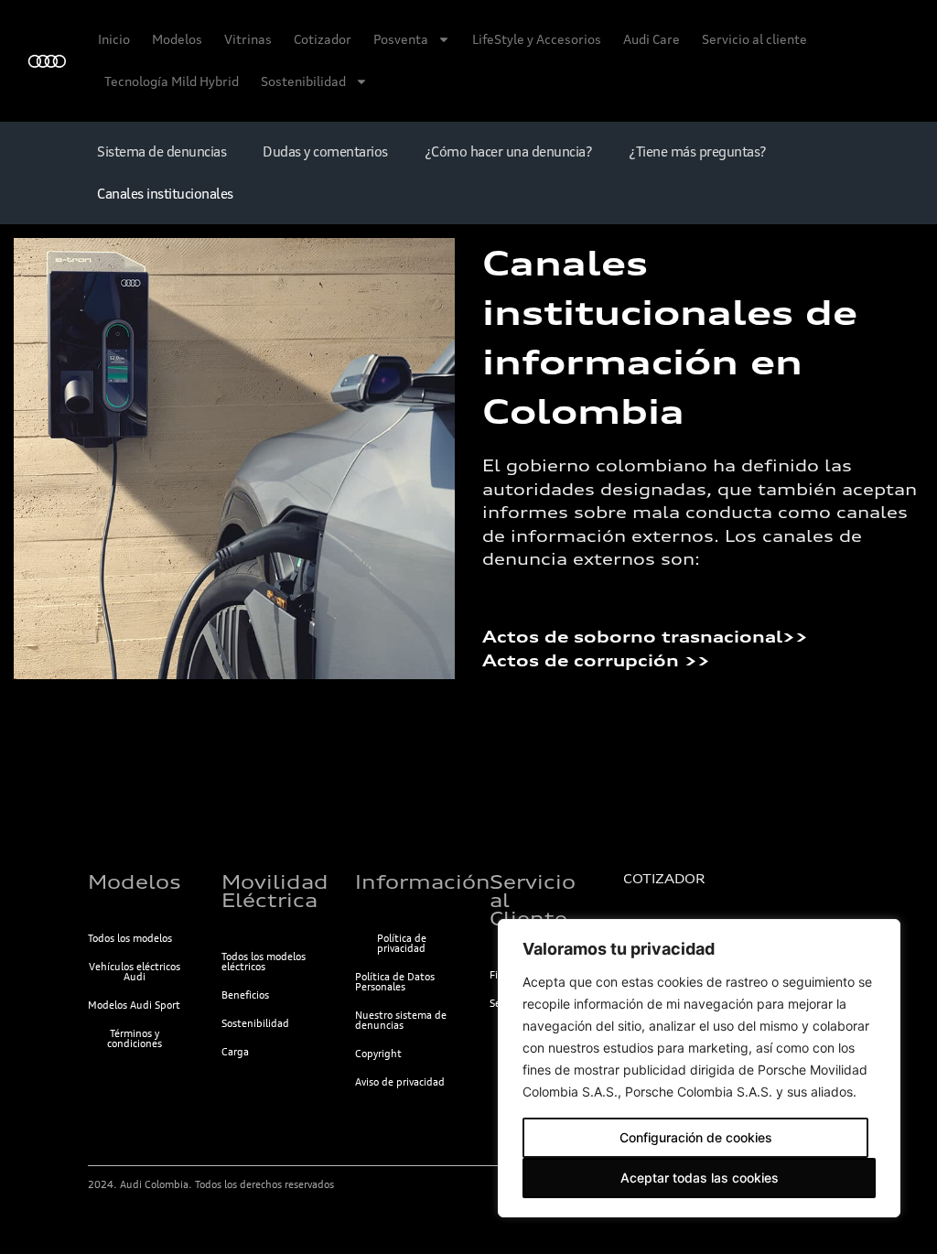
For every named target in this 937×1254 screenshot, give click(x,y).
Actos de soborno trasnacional (632, 636)
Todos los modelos (130, 938)
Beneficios (245, 995)
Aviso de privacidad (400, 1082)
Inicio (114, 39)
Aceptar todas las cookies (699, 1177)
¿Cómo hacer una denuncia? (509, 151)
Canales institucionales (165, 193)
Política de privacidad (401, 943)
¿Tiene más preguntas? (698, 151)
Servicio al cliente (754, 39)
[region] (699, 1068)
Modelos (177, 39)
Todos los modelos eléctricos (263, 961)
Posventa (400, 39)
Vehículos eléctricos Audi (134, 971)
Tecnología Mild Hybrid (171, 81)
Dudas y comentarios (325, 151)
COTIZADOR (664, 878)
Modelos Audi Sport (134, 1005)
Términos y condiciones (134, 1038)
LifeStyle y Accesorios (536, 39)
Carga (235, 1051)
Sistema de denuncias (161, 151)
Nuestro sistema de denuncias (401, 1020)
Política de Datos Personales (395, 981)
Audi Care (651, 39)
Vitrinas (248, 39)
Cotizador (322, 39)
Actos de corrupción (583, 660)
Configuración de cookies (695, 1137)
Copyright (378, 1053)
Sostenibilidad (303, 81)
